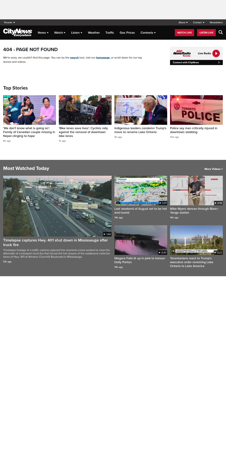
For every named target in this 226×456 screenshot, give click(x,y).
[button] (183, 22)
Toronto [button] (8, 22)
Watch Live (184, 32)
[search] (221, 32)
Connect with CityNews (186, 62)
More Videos (212, 169)
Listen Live (206, 32)
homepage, (103, 57)
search (74, 57)
